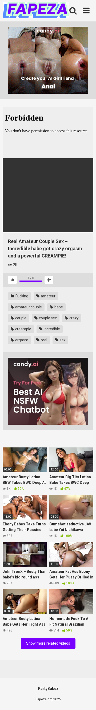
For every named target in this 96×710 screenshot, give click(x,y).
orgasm (21, 340)
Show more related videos (48, 643)
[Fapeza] (36, 11)
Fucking (21, 296)
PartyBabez (48, 688)
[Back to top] (86, 699)
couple (20, 318)
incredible (51, 329)
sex (62, 340)
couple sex (47, 318)
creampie (22, 329)
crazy (74, 318)
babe (58, 307)
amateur (47, 296)
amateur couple (28, 307)
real (43, 340)
